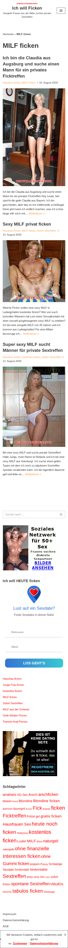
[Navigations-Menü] (61, 11)
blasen (7, 801)
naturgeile (8, 849)
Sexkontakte (39, 869)
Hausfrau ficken (12, 82)
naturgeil (50, 841)
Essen (29, 809)
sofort (47, 877)
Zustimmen (20, 943)
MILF (31, 841)
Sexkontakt (22, 869)
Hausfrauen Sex (17, 824)
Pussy (44, 864)
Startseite (8, 34)
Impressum (9, 914)
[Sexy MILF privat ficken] (34, 271)
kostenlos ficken (31, 357)
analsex (9, 794)
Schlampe (55, 864)
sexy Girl (39, 877)
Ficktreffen (14, 816)
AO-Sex (22, 795)
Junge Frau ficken (13, 684)
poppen (35, 864)
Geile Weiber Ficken (15, 715)
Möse (39, 841)
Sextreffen (14, 876)
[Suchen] (61, 514)
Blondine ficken (46, 801)
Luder (21, 841)
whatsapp (49, 891)
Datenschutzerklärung (16, 920)
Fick (37, 808)
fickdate (46, 809)
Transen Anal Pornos (15, 721)
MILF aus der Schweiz (16, 709)
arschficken (48, 794)
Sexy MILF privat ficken (27, 224)
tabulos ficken (28, 891)
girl (38, 816)
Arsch (33, 795)
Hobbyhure (22, 833)
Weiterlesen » (36, 213)
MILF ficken (29, 82)
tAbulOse (7, 892)
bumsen (7, 808)
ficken (58, 808)
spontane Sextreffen (30, 883)
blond (15, 801)
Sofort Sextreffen (46, 230)
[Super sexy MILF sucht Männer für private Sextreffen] (34, 407)
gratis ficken (51, 816)
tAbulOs (56, 884)
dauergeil (19, 808)
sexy (30, 876)
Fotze (31, 816)
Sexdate (8, 869)
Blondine (25, 801)
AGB (6, 926)
